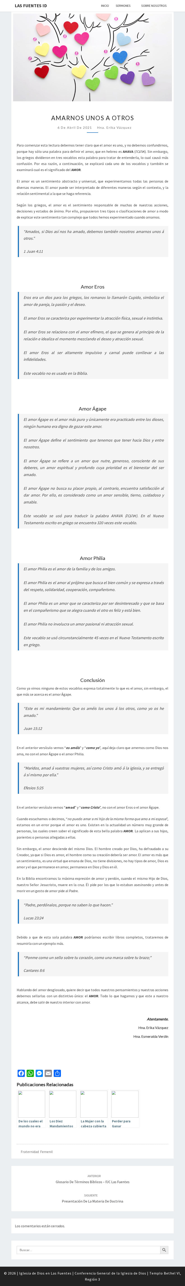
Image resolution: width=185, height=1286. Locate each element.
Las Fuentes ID (31, 5)
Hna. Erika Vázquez (114, 127)
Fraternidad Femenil (37, 1151)
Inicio (105, 6)
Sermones (123, 6)
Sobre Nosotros (154, 6)
